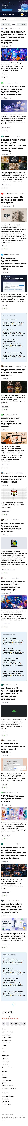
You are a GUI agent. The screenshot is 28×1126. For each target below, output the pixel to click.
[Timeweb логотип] (14, 1012)
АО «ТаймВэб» (11, 1114)
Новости (4, 305)
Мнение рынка (6, 74)
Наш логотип (5, 1064)
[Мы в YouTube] (12, 1024)
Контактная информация (8, 1096)
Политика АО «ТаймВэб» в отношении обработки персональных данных (13, 1119)
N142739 (16, 1117)
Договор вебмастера (7, 1067)
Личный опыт (5, 184)
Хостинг (4, 1074)
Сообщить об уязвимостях (9, 1107)
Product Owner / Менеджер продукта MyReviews (11, 340)
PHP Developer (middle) (10, 320)
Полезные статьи (6, 1104)
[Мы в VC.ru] (20, 1024)
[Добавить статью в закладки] (10, 46)
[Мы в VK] (7, 1024)
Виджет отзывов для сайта (9, 1088)
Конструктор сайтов (7, 1032)
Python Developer (8, 330)
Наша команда (5, 1099)
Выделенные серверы (7, 1085)
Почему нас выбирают (7, 1037)
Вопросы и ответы (6, 1042)
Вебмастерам (5, 1058)
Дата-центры (5, 1101)
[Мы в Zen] (24, 1024)
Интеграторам (5, 1061)
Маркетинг (5, 406)
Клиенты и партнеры (7, 1040)
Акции (3, 1051)
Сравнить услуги (6, 1034)
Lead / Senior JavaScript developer (13, 353)
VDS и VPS (4, 1077)
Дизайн (4, 245)
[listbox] (8, 19)
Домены (4, 1083)
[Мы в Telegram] (3, 1024)
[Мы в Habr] (16, 1024)
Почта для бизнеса (6, 1080)
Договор (4, 1045)
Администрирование (8, 569)
